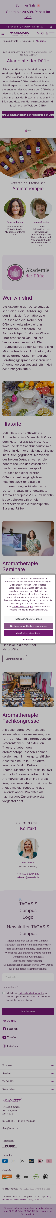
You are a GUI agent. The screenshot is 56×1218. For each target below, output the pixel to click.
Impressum (28, 639)
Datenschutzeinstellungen (29, 619)
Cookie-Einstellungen (22, 606)
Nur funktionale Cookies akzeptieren (28, 626)
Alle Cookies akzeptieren (28, 633)
